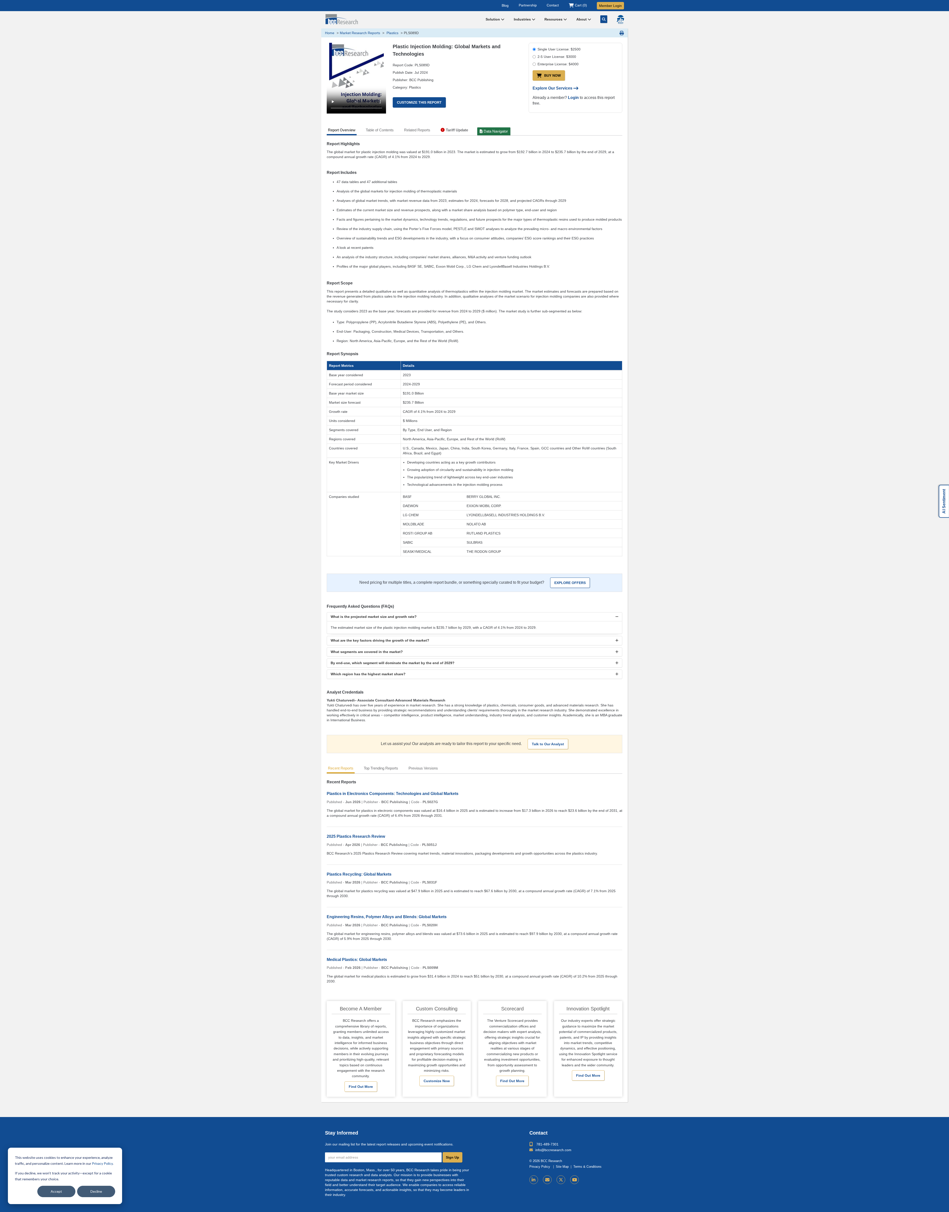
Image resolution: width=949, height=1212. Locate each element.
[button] (474, 617)
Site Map (562, 1166)
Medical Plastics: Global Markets (357, 959)
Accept (56, 1191)
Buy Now (552, 75)
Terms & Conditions (587, 1166)
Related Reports (417, 130)
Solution (493, 19)
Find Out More (361, 1087)
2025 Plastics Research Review (356, 836)
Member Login (610, 6)
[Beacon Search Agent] (620, 19)
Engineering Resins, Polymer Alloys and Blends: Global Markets (387, 917)
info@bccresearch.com (553, 1150)
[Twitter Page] (561, 1179)
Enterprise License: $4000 (558, 64)
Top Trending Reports (381, 768)
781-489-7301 (547, 1144)
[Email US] (547, 1179)
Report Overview (341, 130)
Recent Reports (340, 768)
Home (329, 33)
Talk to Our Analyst (548, 744)
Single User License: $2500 (559, 49)
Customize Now (437, 1081)
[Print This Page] (622, 32)
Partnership (528, 5)
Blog (505, 5)
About (582, 19)
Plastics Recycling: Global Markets (359, 874)
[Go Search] (603, 19)
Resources (553, 19)
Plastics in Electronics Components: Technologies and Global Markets (392, 794)
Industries (523, 19)
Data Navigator (496, 131)
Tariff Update (457, 130)
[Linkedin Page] (533, 1179)
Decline (96, 1191)
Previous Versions (423, 768)
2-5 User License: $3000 (557, 57)
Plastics (392, 33)
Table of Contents (380, 130)
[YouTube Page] (574, 1179)
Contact (553, 5)
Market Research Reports (360, 33)
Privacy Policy (102, 1163)
